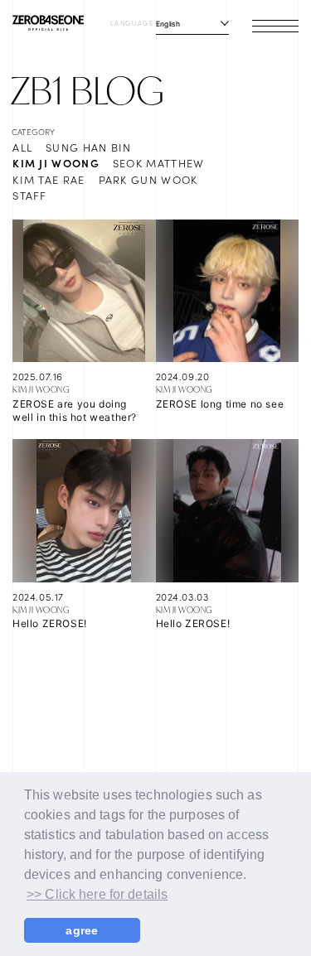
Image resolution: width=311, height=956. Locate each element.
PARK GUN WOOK (148, 179)
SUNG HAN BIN (89, 147)
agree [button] (82, 930)
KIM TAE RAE (48, 179)
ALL (22, 147)
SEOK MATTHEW (159, 163)
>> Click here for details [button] (97, 894)
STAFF (29, 195)
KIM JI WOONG (56, 163)
